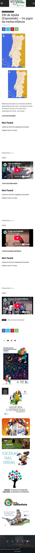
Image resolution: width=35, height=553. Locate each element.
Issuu (12, 153)
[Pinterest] (12, 29)
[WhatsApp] (16, 29)
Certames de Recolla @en (7, 11)
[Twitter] (8, 29)
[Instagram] (17, 541)
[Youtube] (27, 541)
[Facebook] (4, 29)
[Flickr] (12, 541)
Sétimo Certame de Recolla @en (16, 320)
